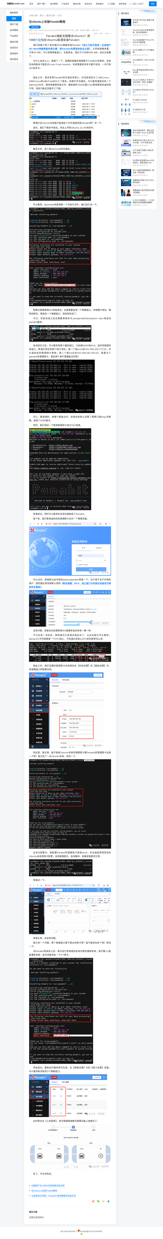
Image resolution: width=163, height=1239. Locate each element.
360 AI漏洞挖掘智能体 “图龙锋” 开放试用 (143, 171)
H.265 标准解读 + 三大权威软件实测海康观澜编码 (143, 201)
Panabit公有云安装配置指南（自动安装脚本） (143, 31)
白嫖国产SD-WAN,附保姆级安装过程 (48, 1186)
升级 (38, 40)
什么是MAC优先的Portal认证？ (143, 91)
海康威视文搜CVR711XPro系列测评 (143, 181)
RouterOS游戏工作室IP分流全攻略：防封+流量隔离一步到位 (143, 81)
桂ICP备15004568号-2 (69, 1231)
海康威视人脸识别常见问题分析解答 (143, 191)
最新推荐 (14, 13)
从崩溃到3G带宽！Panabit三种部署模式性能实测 (53, 1196)
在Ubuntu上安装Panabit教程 (44, 1191)
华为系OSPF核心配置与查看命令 (143, 21)
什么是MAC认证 (139, 109)
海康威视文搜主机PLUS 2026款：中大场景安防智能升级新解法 (143, 141)
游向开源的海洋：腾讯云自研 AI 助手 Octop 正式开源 (143, 131)
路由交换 (77, 4)
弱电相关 (100, 4)
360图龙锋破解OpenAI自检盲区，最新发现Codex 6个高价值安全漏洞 (143, 161)
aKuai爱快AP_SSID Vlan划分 (143, 61)
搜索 (153, 4)
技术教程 (54, 4)
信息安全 (88, 4)
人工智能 (111, 4)
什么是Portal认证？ (140, 100)
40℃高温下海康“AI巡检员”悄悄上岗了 (143, 151)
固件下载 (41, 4)
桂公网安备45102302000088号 (91, 1231)
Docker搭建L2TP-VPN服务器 (143, 51)
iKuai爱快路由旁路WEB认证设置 (143, 71)
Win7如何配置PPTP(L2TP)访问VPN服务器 (143, 41)
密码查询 (122, 4)
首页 (31, 4)
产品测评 (65, 4)
